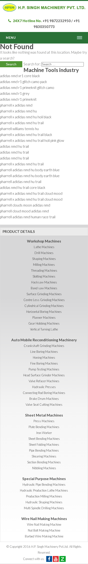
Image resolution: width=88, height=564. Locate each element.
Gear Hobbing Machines (44, 323)
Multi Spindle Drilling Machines (44, 508)
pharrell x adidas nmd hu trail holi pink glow (32, 140)
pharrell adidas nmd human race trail (27, 217)
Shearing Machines (44, 456)
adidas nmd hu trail (14, 146)
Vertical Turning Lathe (44, 329)
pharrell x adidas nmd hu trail (22, 123)
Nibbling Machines (44, 468)
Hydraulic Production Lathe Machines (44, 490)
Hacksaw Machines (44, 282)
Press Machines (44, 421)
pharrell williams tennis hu (19, 129)
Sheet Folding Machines (44, 444)
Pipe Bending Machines (44, 450)
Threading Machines (44, 270)
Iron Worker (44, 433)
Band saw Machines (44, 288)
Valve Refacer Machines (44, 381)
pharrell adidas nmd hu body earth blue (30, 170)
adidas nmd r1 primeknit (18, 99)
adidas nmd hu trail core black (22, 187)
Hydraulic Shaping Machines (44, 502)
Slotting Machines (44, 276)
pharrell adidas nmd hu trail (20, 181)
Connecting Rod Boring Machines (44, 393)
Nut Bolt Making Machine (44, 530)
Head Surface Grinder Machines (44, 375)
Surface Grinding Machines (44, 294)
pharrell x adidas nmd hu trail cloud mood (31, 193)
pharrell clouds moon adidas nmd (25, 205)
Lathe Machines (44, 247)
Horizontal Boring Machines (44, 312)
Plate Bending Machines (44, 427)
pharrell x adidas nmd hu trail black (26, 134)
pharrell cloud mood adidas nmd (24, 211)
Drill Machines (44, 253)
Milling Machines (44, 264)
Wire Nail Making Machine (44, 524)
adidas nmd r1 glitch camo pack (23, 81)
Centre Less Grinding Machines (44, 300)
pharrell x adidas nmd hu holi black (25, 117)
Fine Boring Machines (44, 363)
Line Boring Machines (44, 351)
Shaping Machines (44, 259)
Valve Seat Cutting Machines (44, 404)
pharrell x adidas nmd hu (18, 111)
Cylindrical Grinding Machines (44, 306)
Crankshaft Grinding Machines (44, 346)
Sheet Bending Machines (44, 439)
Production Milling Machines (44, 496)
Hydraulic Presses (44, 387)
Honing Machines (44, 357)
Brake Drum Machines (44, 399)
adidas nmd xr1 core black (20, 76)
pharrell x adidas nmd (16, 105)
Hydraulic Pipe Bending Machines (44, 484)
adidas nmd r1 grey (14, 93)
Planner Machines (44, 317)
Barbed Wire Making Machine (44, 536)
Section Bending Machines (44, 462)
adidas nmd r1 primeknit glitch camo (27, 87)
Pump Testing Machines (44, 369)
